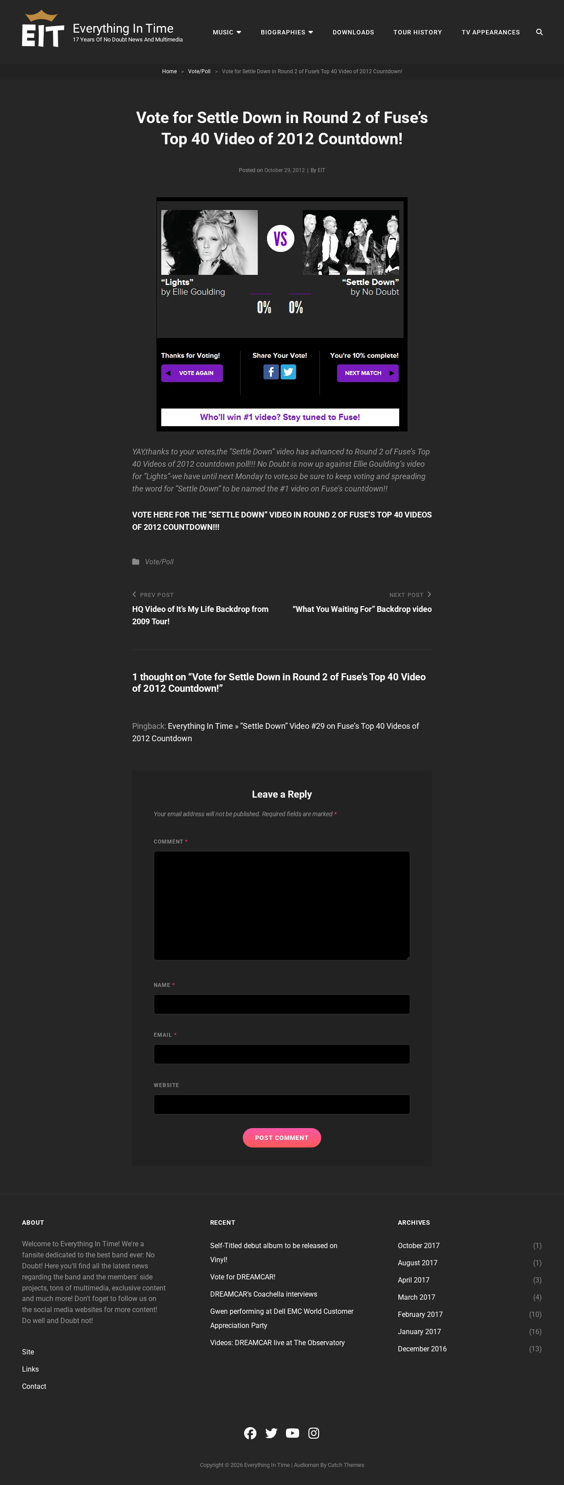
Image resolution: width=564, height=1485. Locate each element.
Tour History (417, 32)
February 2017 (420, 1314)
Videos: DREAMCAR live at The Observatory (277, 1343)
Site (28, 1352)
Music (223, 32)
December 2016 (422, 1349)
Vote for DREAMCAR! (242, 1277)
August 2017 (418, 1263)
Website (166, 1085)
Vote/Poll (199, 71)
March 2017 (416, 1297)
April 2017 (414, 1280)
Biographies (283, 32)
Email (165, 1035)
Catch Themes (346, 1465)
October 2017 (419, 1245)
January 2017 (419, 1332)
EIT (321, 170)
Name (164, 985)
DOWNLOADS (353, 32)
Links (30, 1369)
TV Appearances (491, 32)
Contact (34, 1386)
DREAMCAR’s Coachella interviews (263, 1294)
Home (169, 71)
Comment (171, 842)
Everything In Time (123, 28)
